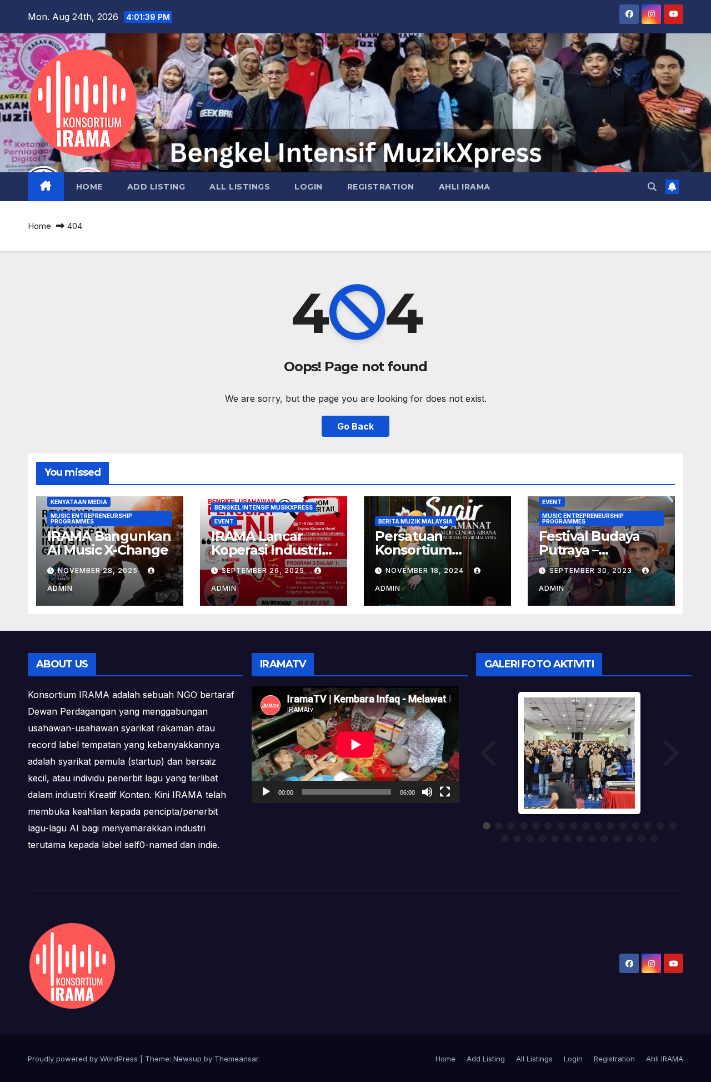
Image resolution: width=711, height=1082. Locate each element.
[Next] (670, 753)
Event (224, 521)
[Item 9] (586, 826)
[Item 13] (635, 826)
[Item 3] (511, 826)
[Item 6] (548, 826)
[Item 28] (641, 838)
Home (89, 187)
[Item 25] (604, 838)
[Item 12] (623, 826)
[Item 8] (573, 826)
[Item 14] (648, 826)
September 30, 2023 (591, 570)
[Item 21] (555, 838)
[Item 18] (517, 838)
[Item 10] (598, 826)
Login (308, 187)
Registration (380, 187)
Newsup (187, 1058)
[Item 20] (542, 838)
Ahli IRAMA (464, 187)
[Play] (266, 791)
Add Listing (156, 187)
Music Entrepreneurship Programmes (91, 518)
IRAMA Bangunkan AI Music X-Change (109, 543)
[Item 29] (654, 838)
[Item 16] (673, 826)
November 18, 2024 (425, 570)
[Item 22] (567, 838)
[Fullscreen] (444, 791)
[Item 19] (530, 838)
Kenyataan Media (79, 501)
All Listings (239, 187)
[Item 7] (561, 826)
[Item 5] (536, 826)
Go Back (355, 426)
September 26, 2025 (264, 570)
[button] (652, 186)
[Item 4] (524, 826)
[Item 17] (505, 838)
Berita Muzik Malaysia (415, 521)
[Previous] (489, 753)
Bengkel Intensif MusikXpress (263, 507)
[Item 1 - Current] (486, 826)
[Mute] (427, 791)
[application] (355, 744)
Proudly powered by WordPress (84, 1058)
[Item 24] (592, 838)
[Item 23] (579, 838)
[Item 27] (629, 838)
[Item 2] (499, 826)
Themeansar (236, 1058)
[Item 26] (616, 838)
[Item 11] (610, 826)
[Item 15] (660, 826)
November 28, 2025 (99, 570)
